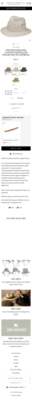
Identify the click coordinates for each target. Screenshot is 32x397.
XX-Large (20, 98)
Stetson (16, 47)
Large (23, 92)
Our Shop (16, 363)
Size (16, 89)
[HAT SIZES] (16, 268)
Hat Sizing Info (16, 353)
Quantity (16, 108)
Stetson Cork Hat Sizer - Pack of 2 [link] (10, 140)
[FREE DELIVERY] (16, 327)
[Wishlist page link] (24, 3)
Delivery (16, 356)
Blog (16, 366)
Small (8, 92)
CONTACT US (15, 383)
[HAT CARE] (16, 298)
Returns (16, 360)
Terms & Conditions (16, 369)
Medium (16, 92)
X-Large (11, 98)
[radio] (8, 70)
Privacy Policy (16, 373)
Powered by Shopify (16, 395)
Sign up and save (15, 378)
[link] (11, 130)
